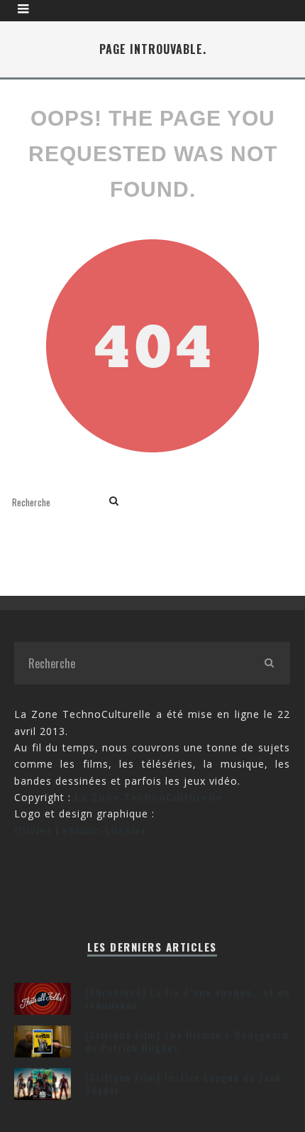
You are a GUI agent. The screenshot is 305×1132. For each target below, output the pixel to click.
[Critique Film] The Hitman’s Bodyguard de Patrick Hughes (187, 1041)
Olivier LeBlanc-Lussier (80, 830)
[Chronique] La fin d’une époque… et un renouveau (187, 998)
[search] (114, 502)
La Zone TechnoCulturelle (148, 797)
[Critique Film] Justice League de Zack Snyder (183, 1083)
